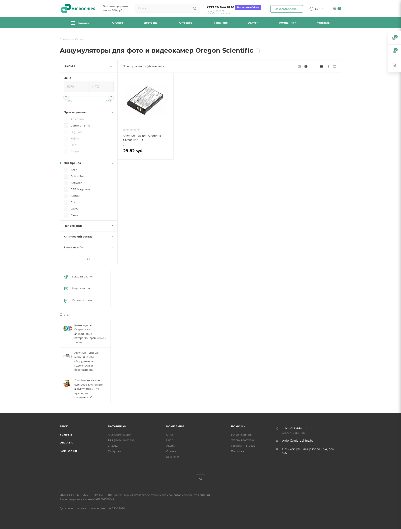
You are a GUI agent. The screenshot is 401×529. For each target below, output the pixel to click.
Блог (64, 426)
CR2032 (113, 445)
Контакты (68, 450)
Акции (170, 445)
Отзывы (171, 451)
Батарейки (117, 426)
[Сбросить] (88, 258)
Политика (237, 451)
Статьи (65, 315)
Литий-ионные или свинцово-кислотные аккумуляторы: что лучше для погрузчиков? (88, 389)
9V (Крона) (115, 451)
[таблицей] (334, 66)
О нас (170, 434)
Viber (200, 478)
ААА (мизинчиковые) (122, 440)
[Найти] (195, 8)
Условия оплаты (241, 434)
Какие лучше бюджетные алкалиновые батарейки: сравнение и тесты (90, 334)
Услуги (66, 434)
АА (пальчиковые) (120, 434)
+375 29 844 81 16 (220, 7)
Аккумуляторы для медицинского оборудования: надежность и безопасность (86, 361)
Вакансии (172, 456)
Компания (175, 426)
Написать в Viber (248, 7)
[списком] (328, 66)
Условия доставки (243, 440)
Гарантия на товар (243, 445)
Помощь (238, 426)
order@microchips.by (218, 13)
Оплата (66, 442)
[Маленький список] (299, 66)
